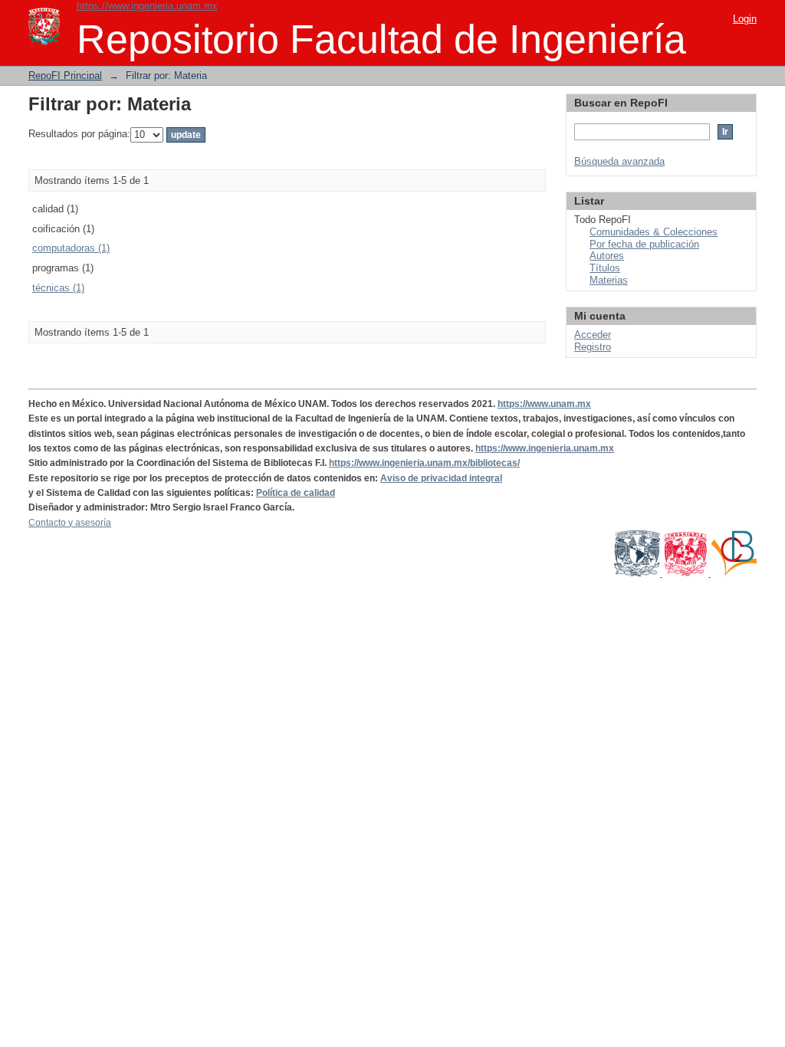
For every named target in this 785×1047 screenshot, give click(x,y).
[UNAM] (638, 573)
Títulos (605, 268)
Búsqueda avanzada (619, 161)
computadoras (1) (71, 248)
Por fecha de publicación (644, 244)
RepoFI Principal (65, 75)
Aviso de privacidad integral (441, 478)
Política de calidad (295, 492)
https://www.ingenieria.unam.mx (147, 5)
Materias (609, 280)
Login (745, 19)
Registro (592, 347)
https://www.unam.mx (544, 404)
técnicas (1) (58, 288)
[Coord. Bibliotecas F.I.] (734, 573)
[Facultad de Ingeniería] (686, 573)
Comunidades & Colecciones (654, 232)
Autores (607, 255)
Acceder (592, 334)
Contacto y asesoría (69, 522)
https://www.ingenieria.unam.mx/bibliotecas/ (424, 463)
